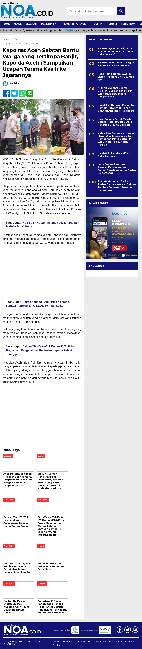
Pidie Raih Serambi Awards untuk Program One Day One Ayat (116, 76)
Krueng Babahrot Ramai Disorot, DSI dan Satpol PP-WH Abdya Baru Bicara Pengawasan (115, 92)
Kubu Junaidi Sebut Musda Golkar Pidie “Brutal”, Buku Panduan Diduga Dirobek (115, 122)
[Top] (134, 644)
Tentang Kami (83, 641)
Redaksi (67, 641)
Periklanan (129, 641)
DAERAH (31, 24)
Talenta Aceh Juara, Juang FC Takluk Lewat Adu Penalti (116, 64)
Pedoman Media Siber (107, 641)
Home (56, 641)
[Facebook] (5, 91)
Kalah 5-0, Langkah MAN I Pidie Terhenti (114, 154)
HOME (6, 24)
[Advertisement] (42, 272)
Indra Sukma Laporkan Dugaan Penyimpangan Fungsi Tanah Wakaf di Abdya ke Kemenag (117, 168)
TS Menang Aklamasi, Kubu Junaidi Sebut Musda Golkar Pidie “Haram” (115, 51)
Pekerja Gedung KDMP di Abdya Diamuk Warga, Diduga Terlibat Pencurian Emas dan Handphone (117, 185)
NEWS (18, 24)
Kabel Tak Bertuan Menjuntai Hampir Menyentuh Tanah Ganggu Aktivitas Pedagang (116, 107)
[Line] (28, 91)
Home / (6, 39)
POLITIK (97, 24)
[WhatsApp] (20, 91)
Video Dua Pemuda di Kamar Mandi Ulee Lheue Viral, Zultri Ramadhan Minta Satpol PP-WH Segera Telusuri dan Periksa (116, 139)
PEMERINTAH (49, 24)
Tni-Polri (14, 39)
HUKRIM (111, 24)
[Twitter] (13, 91)
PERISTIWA (128, 24)
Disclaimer (58, 645)
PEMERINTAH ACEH (75, 24)
